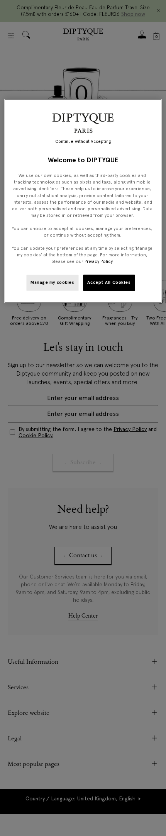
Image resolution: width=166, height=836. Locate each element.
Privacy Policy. (99, 261)
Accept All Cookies (108, 282)
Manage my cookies (52, 282)
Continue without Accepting (83, 141)
